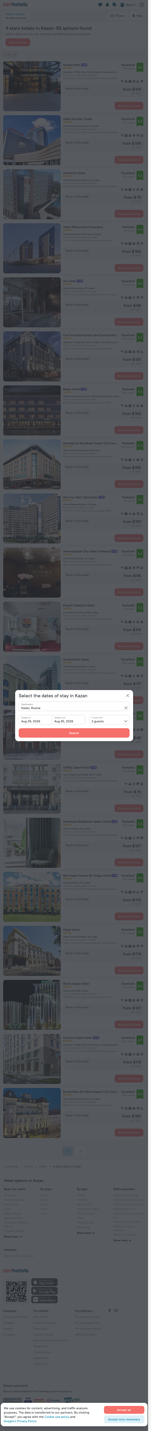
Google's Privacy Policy (20, 1421)
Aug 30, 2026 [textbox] (63, 721)
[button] (126, 708)
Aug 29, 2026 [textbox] (30, 721)
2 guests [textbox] (98, 721)
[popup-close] (127, 695)
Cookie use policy (56, 1417)
